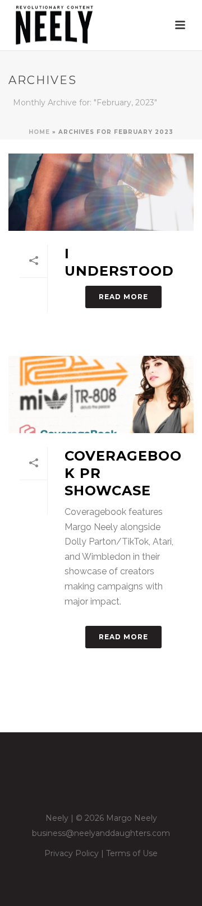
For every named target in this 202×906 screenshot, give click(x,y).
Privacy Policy (71, 853)
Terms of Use (132, 853)
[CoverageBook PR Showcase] (101, 394)
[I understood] (101, 192)
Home (39, 132)
